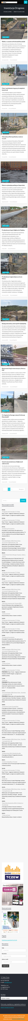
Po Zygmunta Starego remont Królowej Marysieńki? (13, 416)
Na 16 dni (14, 940)
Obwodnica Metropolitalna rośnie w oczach (12, 137)
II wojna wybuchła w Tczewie (9, 761)
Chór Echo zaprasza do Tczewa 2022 (11, 603)
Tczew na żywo (6, 613)
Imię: (3, 947)
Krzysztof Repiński (13, 59)
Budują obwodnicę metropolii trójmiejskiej (14, 323)
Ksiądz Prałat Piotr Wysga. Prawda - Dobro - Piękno (14, 555)
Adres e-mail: (5, 959)
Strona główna (8, 11)
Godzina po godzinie (7, 940)
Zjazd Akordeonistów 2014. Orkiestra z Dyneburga (12, 804)
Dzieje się (4, 680)
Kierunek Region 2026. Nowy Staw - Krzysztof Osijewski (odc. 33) (11, 541)
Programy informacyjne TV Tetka (11, 511)
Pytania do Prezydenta (8, 528)
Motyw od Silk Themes (18, 1019)
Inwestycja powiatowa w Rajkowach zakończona (12, 462)
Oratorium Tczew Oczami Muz (10, 706)
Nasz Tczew (5, 37)
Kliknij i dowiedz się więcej (7, 1007)
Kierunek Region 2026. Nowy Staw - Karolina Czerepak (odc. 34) (14, 693)
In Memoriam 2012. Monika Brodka (11, 753)
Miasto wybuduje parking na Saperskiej (13, 185)
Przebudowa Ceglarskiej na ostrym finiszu (12, 277)
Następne (21, 489)
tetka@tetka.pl (8, 982)
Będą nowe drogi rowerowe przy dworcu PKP (13, 369)
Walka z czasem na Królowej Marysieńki (13, 41)
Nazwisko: (4, 953)
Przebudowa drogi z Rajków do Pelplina (13, 230)
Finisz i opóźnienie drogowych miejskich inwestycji (13, 89)
